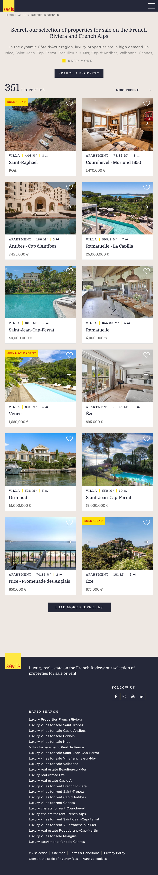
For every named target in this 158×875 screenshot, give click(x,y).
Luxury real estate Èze (47, 775)
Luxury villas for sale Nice (49, 741)
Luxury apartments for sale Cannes (57, 841)
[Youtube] (133, 696)
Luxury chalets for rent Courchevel (57, 808)
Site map (59, 853)
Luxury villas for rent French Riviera (58, 786)
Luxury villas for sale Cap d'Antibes (57, 730)
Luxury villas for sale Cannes (52, 736)
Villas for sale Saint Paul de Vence (56, 747)
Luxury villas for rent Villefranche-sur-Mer (62, 825)
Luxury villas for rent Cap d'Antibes (57, 797)
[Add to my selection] (69, 103)
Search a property (79, 73)
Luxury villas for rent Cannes (52, 802)
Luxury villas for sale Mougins (52, 836)
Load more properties (79, 607)
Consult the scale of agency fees (53, 858)
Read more (80, 61)
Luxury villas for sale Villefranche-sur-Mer (62, 758)
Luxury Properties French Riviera (55, 719)
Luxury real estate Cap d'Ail (51, 780)
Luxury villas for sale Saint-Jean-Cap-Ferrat (64, 752)
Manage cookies (94, 858)
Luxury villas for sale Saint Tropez (56, 725)
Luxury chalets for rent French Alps (57, 814)
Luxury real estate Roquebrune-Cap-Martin (63, 830)
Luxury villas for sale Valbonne (53, 763)
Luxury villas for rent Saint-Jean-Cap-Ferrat (64, 819)
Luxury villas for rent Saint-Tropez (56, 791)
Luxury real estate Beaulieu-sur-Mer (58, 769)
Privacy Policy (114, 853)
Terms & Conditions (84, 853)
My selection (38, 853)
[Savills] (8, 6)
